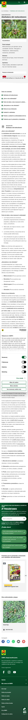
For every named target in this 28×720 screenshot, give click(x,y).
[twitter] (8, 641)
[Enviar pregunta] (24, 518)
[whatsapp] (13, 641)
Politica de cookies (6, 696)
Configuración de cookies (7, 714)
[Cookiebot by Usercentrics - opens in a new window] (19, 330)
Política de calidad (5, 699)
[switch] (24, 362)
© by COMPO (4, 710)
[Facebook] (4, 672)
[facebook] (3, 641)
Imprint (3, 706)
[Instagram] (9, 672)
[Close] (19, 2)
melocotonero (21, 444)
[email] (18, 641)
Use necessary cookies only (14, 389)
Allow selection (14, 385)
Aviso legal (4, 688)
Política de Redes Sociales (7, 703)
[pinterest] (23, 641)
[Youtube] (14, 672)
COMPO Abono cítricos (18, 439)
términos (17, 522)
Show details (19, 378)
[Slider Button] (25, 575)
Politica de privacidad (6, 692)
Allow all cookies (14, 382)
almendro (4, 448)
